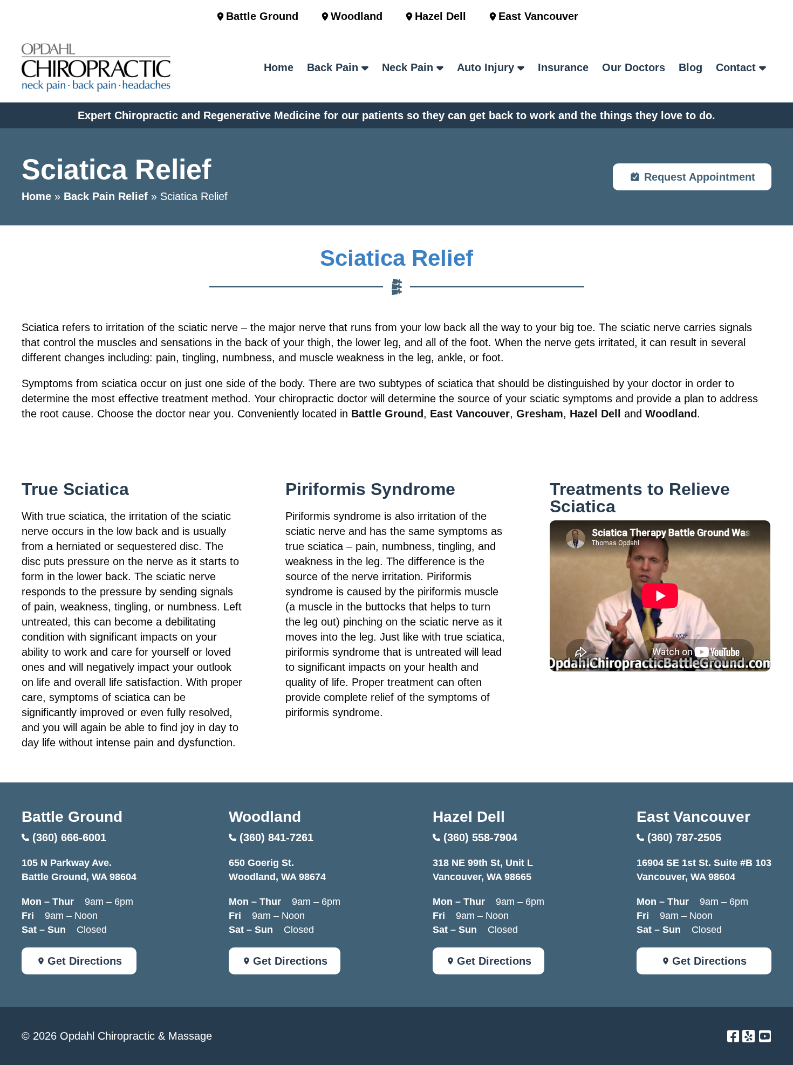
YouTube (764, 1036)
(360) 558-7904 (480, 837)
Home (278, 67)
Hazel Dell (440, 16)
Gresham (539, 414)
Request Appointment (699, 177)
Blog (690, 67)
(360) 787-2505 (684, 837)
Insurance (563, 67)
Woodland (356, 16)
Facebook (733, 1036)
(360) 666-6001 (69, 837)
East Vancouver (538, 16)
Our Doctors (633, 67)
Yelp (748, 1036)
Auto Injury (485, 67)
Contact (736, 67)
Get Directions (84, 961)
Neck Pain (407, 67)
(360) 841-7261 (276, 837)
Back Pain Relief (106, 196)
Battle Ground (262, 16)
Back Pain (332, 67)
